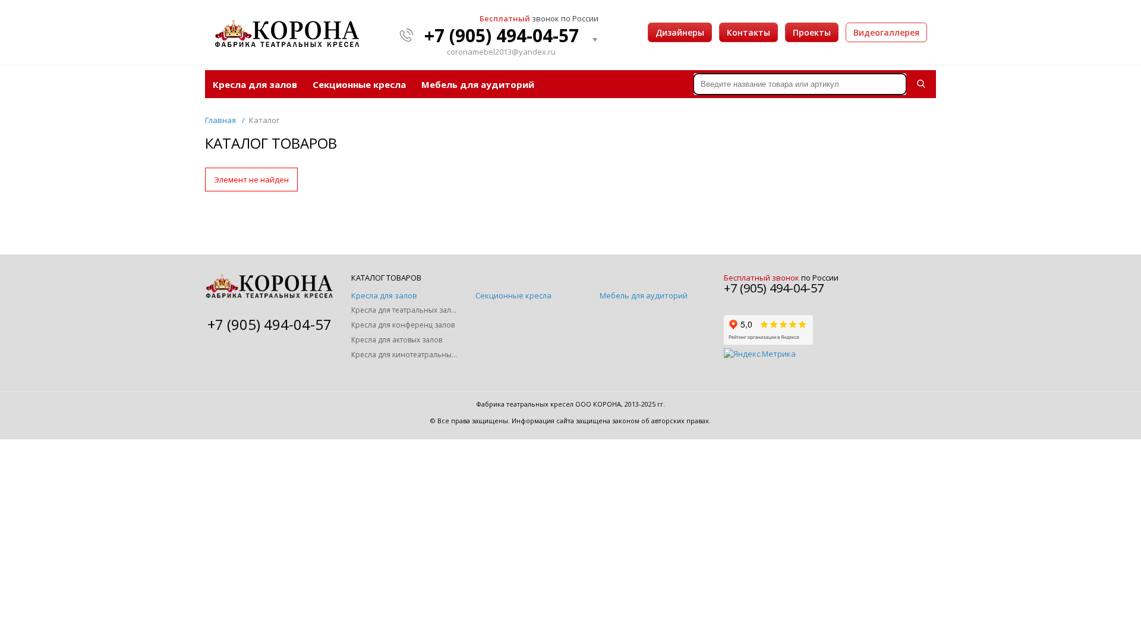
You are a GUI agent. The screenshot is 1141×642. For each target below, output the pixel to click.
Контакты (748, 32)
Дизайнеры (679, 32)
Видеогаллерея (886, 32)
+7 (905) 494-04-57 (501, 35)
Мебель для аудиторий (477, 84)
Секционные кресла (359, 84)
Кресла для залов (255, 84)
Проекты (812, 32)
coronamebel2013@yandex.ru (501, 52)
